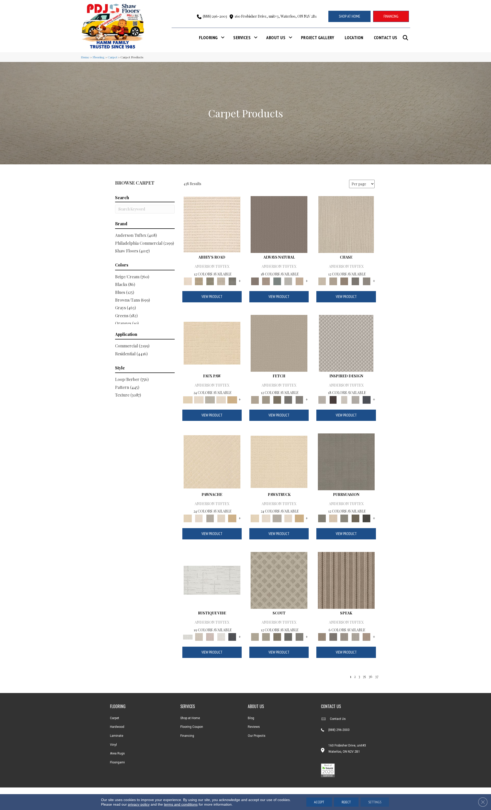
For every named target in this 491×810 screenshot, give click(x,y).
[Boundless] (210, 281)
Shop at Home (190, 718)
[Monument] (366, 281)
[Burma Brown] (333, 399)
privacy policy (139, 804)
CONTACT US (331, 706)
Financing (187, 736)
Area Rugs (117, 753)
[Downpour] (355, 281)
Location (354, 37)
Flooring (208, 37)
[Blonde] (333, 518)
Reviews (254, 727)
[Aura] (212, 224)
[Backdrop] (346, 461)
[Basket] (266, 281)
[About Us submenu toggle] (290, 37)
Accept (319, 802)
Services (242, 37)
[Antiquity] (212, 342)
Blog (251, 718)
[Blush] (210, 636)
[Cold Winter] (355, 399)
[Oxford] (355, 636)
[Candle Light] (344, 399)
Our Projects (256, 736)
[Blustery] (288, 281)
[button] (406, 37)
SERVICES (187, 706)
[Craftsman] (355, 518)
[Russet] (366, 636)
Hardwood (117, 727)
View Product (212, 296)
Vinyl (113, 745)
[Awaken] (199, 636)
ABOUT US (256, 706)
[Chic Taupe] (221, 281)
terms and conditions (181, 804)
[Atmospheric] (212, 580)
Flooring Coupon (191, 727)
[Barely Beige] (199, 399)
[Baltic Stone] (346, 342)
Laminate (116, 736)
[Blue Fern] (277, 281)
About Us (275, 37)
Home (85, 57)
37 (376, 676)
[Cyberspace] (366, 518)
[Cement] (344, 518)
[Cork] (232, 399)
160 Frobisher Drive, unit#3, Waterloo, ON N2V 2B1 (276, 16)
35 (364, 676)
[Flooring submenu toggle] (223, 37)
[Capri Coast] (221, 399)
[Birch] (346, 224)
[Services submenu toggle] (256, 37)
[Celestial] (232, 636)
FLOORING (118, 706)
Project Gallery (317, 37)
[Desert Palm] (344, 281)
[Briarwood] (333, 281)
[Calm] (210, 399)
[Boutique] (299, 281)
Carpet (112, 57)
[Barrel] (279, 224)
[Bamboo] (199, 281)
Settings (374, 802)
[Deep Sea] (366, 399)
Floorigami (117, 762)
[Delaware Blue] (232, 281)
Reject (346, 802)
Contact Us (385, 37)
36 (370, 676)
